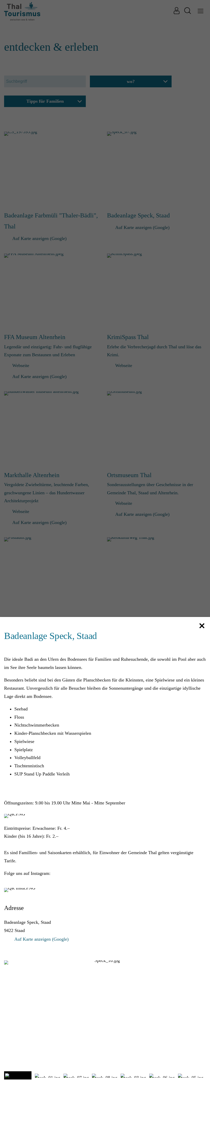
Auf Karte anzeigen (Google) (41, 939)
